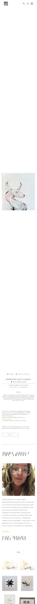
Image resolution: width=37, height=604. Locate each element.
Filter (18, 552)
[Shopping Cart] (28, 4)
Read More (6, 532)
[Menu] (32, 4)
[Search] (24, 4)
